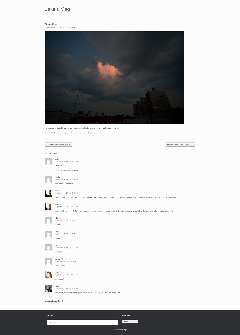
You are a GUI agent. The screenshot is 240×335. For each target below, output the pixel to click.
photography (81, 133)
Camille (58, 190)
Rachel (58, 218)
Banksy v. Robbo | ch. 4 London (180, 144)
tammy (58, 245)
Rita (57, 231)
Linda (57, 177)
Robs (57, 286)
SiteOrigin (123, 329)
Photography (56, 133)
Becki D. (58, 272)
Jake (73, 27)
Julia (57, 159)
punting (88, 133)
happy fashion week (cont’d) (58, 144)
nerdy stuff (72, 133)
